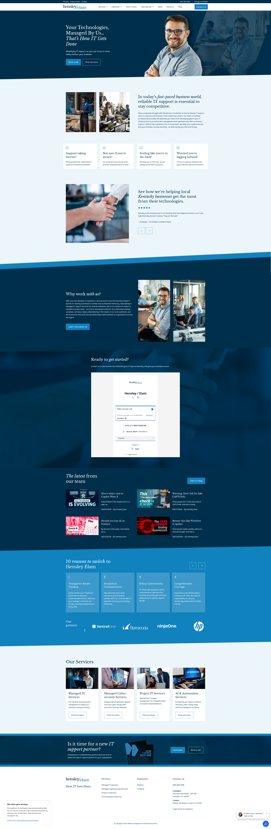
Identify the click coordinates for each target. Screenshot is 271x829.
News (160, 7)
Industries (115, 7)
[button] (141, 230)
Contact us (178, 779)
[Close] (48, 802)
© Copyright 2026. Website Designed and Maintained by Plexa (135, 823)
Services (101, 7)
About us (170, 7)
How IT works (131, 7)
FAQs (180, 7)
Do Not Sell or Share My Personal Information (22, 821)
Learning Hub (146, 7)
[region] (27, 813)
